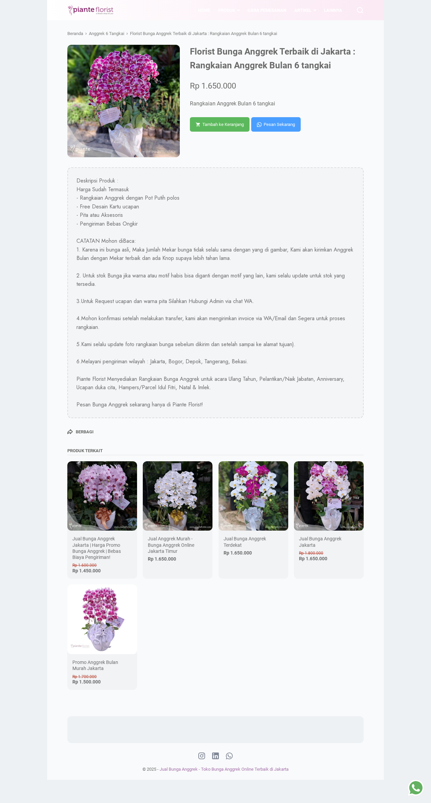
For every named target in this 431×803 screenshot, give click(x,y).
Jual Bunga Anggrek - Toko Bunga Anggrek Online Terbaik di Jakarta (224, 769)
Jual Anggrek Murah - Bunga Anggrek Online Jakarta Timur (171, 545)
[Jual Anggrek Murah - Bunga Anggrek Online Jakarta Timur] (177, 496)
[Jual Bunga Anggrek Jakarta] (329, 496)
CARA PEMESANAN (266, 10)
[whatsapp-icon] (229, 756)
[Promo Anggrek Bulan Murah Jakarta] (102, 619)
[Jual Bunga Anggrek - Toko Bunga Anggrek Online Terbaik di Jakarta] (90, 10)
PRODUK (226, 10)
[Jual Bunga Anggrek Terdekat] (253, 496)
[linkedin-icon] (215, 756)
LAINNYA (333, 10)
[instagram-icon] (202, 756)
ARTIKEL (302, 10)
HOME (204, 10)
